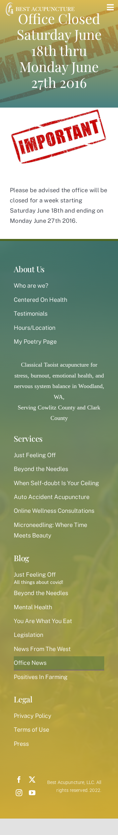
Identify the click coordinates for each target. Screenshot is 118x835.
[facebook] (19, 779)
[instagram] (19, 793)
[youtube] (32, 793)
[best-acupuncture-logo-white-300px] (39, 3)
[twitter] (32, 779)
